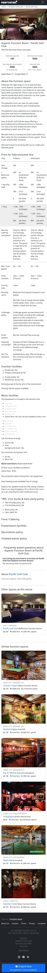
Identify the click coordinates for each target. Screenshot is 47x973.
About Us (5, 923)
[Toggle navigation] (43, 2)
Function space (16, 919)
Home (4, 7)
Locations (42, 923)
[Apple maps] (12, 74)
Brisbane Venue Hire (16, 7)
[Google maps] (27, 74)
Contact (15, 923)
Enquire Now (23, 968)
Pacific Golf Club (31, 7)
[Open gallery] (23, 24)
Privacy (32, 923)
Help (3, 158)
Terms (23, 923)
